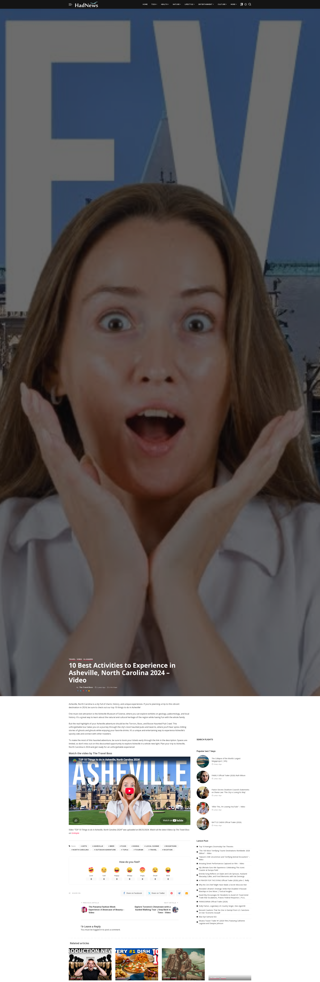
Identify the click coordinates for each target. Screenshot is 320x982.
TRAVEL (72, 659)
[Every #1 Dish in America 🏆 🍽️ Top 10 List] (136, 964)
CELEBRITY (215, 978)
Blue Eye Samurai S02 (207, 917)
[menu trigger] (72, 4)
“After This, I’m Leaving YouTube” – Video (228, 806)
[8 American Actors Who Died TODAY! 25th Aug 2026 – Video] (229, 964)
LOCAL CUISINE (152, 846)
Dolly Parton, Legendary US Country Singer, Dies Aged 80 (222, 906)
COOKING (121, 978)
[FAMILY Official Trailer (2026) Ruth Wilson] (203, 777)
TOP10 (125, 850)
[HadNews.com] (86, 4)
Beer (112, 846)
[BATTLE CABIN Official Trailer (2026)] (203, 824)
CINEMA (166, 978)
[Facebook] (77, 690)
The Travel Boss (86, 687)
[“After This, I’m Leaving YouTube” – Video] (203, 808)
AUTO (72, 978)
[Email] (89, 690)
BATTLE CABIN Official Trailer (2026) (227, 822)
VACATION (168, 850)
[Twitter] (80, 690)
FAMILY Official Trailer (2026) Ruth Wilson (228, 775)
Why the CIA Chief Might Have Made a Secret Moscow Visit (223, 885)
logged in (97, 929)
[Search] (249, 4)
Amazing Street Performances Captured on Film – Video (221, 863)
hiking (136, 846)
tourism (139, 850)
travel (153, 850)
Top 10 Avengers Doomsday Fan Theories (216, 846)
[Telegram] (86, 690)
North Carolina (81, 850)
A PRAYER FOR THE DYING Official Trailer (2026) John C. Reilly (224, 880)
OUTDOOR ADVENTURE (106, 850)
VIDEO (79, 659)
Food (123, 846)
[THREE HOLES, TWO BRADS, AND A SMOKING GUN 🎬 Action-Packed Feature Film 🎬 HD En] (183, 964)
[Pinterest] (83, 690)
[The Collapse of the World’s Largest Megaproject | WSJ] (203, 761)
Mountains (171, 846)
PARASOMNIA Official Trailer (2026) (213, 901)
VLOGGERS (88, 659)
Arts (84, 846)
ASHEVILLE (98, 846)
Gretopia (75, 833)
